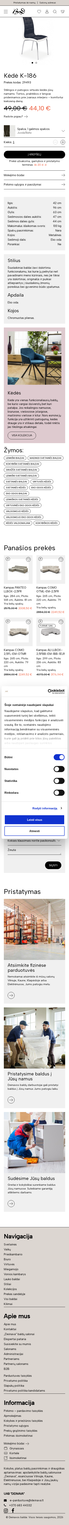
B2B (6, 1369)
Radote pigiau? (13, 116)
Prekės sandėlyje (14, 1294)
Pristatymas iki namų (24, 2)
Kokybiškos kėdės (47, 523)
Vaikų (7, 1249)
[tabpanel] (34, 34)
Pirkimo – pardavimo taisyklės (23, 1411)
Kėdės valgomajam (18, 523)
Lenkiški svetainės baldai (21, 475)
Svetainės (10, 1244)
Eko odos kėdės (41, 487)
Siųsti (53, 865)
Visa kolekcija (22, 435)
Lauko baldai (12, 1279)
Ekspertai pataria (15, 1339)
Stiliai (7, 1284)
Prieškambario (13, 1254)
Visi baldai (10, 1299)
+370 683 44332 (20, 1505)
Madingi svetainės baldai (45, 458)
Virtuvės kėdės (42, 481)
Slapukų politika (14, 1385)
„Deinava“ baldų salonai (19, 1334)
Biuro (7, 1259)
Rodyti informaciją (44, 808)
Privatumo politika (16, 1380)
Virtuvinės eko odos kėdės (22, 505)
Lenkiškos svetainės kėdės (22, 499)
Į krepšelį (34, 154)
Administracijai (13, 1354)
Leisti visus (34, 819)
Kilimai (8, 1304)
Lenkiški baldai (15, 458)
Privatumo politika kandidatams (24, 1390)
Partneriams (11, 1359)
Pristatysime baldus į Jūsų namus (30, 1076)
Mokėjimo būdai (14, 1443)
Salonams (10, 1349)
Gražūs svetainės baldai (21, 470)
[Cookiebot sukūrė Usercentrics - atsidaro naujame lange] (49, 691)
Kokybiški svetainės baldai (22, 464)
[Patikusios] (39, 11)
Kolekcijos (10, 1289)
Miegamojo (11, 1269)
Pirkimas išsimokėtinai (18, 1435)
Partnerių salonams (16, 1364)
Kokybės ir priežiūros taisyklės (23, 1421)
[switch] (59, 769)
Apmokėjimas (12, 1416)
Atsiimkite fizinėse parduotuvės (27, 967)
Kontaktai (10, 1329)
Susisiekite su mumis (17, 1344)
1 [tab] (32, 63)
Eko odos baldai (16, 493)
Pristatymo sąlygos (16, 1425)
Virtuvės (9, 1264)
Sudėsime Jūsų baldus (31, 1178)
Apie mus (10, 1324)
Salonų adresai (47, 2)
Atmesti (34, 831)
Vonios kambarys (15, 1274)
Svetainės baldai (16, 481)
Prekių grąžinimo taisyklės (20, 1430)
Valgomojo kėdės (17, 511)
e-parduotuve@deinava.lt (27, 1500)
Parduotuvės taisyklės (18, 1375)
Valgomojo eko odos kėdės (23, 517)
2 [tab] (36, 63)
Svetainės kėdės (16, 487)
